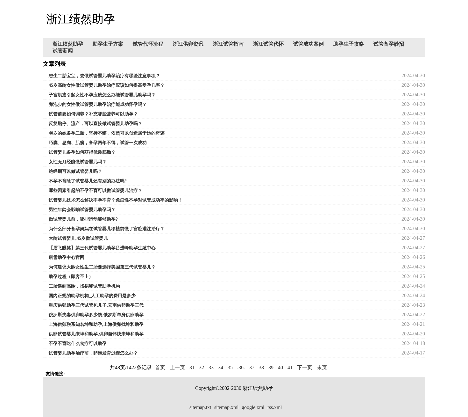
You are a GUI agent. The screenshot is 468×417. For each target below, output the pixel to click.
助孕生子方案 (108, 44)
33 (211, 367)
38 (261, 367)
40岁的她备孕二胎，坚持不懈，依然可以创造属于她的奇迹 (107, 133)
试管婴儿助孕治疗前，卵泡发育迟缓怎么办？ (93, 353)
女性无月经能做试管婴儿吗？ (78, 161)
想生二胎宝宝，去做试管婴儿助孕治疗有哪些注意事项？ (104, 75)
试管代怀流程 (148, 44)
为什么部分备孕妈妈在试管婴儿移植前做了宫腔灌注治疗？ (107, 228)
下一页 (304, 367)
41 (290, 367)
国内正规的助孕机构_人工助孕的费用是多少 (92, 295)
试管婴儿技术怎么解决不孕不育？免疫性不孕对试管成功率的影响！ (115, 200)
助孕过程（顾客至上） (71, 276)
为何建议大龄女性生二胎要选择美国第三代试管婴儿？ (102, 267)
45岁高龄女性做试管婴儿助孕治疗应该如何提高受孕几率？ (107, 85)
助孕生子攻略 (348, 44)
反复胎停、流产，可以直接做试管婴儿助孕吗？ (95, 123)
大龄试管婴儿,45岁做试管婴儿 (78, 238)
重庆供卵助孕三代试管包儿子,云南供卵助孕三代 (96, 305)
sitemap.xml (226, 407)
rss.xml (274, 407)
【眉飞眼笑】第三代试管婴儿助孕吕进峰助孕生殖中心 (102, 247)
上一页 (177, 367)
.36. (241, 367)
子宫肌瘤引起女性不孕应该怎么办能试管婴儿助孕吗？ (102, 94)
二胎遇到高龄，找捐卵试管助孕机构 (84, 286)
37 (251, 367)
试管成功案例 (308, 44)
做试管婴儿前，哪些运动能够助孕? (83, 219)
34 (220, 367)
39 (270, 367)
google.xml (253, 407)
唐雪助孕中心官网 (66, 257)
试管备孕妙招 (388, 44)
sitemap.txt (200, 407)
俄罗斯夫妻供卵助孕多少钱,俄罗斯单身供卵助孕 (96, 314)
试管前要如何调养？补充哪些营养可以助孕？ (93, 114)
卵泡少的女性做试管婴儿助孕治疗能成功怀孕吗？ (98, 104)
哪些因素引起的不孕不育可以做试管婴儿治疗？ (95, 190)
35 (230, 367)
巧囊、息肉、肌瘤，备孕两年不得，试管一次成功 (98, 142)
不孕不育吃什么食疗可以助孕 (78, 343)
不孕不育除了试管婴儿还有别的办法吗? (88, 181)
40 (280, 367)
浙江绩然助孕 (68, 44)
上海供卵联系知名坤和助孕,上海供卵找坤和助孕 (96, 324)
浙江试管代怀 (268, 44)
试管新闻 (63, 50)
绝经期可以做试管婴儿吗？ (75, 171)
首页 (160, 367)
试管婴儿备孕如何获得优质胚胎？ (82, 152)
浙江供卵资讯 (188, 44)
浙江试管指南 (228, 44)
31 (192, 367)
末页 (322, 367)
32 (201, 367)
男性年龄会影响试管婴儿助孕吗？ (82, 209)
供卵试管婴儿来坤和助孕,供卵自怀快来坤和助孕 (96, 334)
